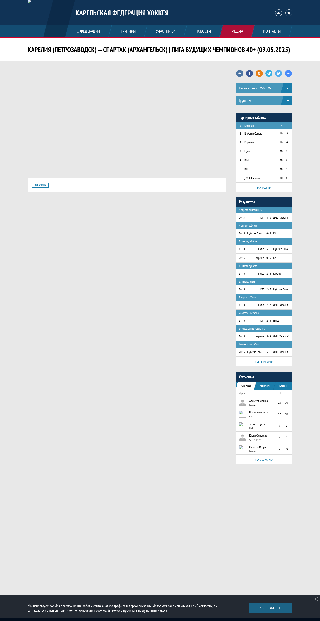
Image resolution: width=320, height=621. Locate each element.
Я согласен (270, 608)
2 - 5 (268, 320)
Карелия (252, 405)
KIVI (251, 428)
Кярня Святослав (258, 435)
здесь (163, 610)
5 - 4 (268, 336)
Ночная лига (40, 185)
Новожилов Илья (258, 412)
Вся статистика (264, 459)
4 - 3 (268, 217)
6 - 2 (268, 233)
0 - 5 (268, 258)
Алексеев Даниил (258, 401)
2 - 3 (268, 273)
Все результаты (264, 361)
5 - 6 (268, 249)
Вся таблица (264, 187)
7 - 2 (268, 305)
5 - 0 (268, 352)
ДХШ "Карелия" (255, 439)
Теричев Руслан (257, 424)
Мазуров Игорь (257, 447)
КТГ (250, 416)
